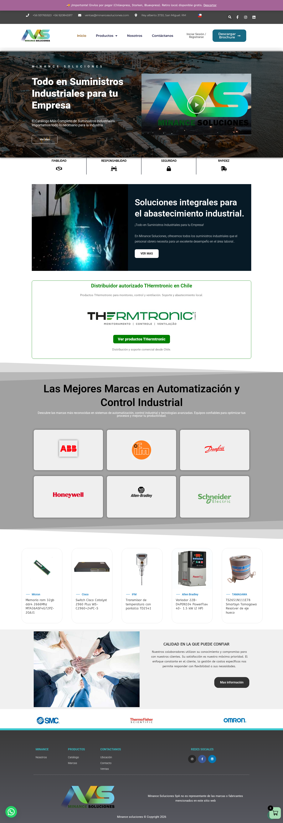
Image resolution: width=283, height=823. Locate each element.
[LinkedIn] (254, 17)
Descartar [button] (210, 5)
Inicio (81, 36)
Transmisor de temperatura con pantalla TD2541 (138, 604)
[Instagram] (246, 17)
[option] (42, 586)
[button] (230, 17)
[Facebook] (238, 17)
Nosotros (134, 36)
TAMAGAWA (239, 594)
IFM (134, 594)
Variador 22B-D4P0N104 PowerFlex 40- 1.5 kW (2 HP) (192, 604)
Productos (104, 36)
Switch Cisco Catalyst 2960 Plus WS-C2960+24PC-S (91, 604)
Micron (36, 594)
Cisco (85, 594)
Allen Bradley (190, 594)
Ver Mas (147, 253)
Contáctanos (162, 36)
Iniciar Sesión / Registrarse (196, 35)
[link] (50, 757)
